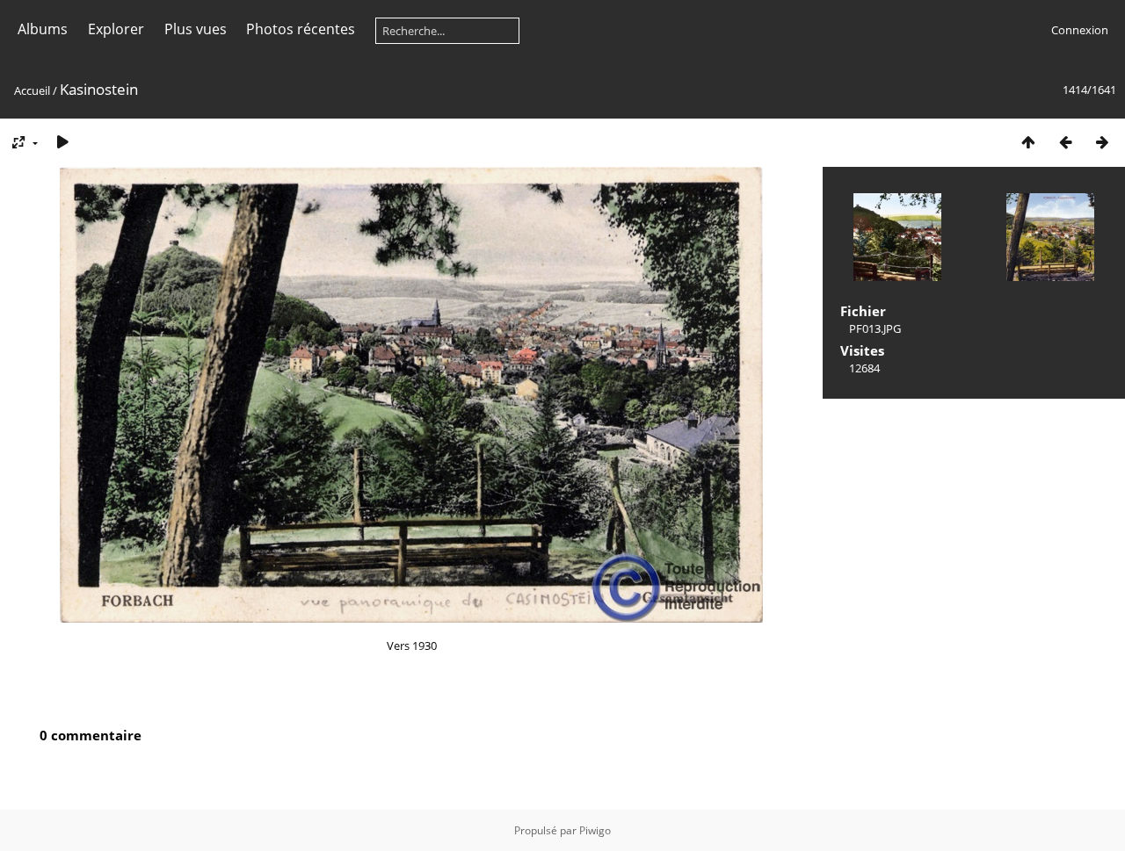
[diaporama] (62, 142)
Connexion (1079, 30)
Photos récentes (300, 29)
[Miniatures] (1028, 142)
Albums (43, 29)
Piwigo (595, 830)
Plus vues (195, 29)
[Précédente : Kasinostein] (1065, 142)
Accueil (32, 90)
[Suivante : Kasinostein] (1102, 142)
